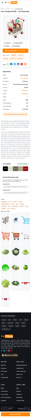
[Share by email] (25, 64)
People (15, 319)
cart (9, 206)
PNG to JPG (19, 374)
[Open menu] (6, 2)
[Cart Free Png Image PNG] (25, 236)
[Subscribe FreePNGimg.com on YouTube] (11, 351)
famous (15, 201)
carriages (4, 206)
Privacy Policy (4, 394)
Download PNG (16, 50)
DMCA (2, 388)
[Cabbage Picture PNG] (25, 251)
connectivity (15, 206)
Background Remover (21, 365)
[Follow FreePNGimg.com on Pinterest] (6, 351)
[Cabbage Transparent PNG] (5, 267)
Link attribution (6, 184)
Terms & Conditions (6, 397)
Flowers (26, 319)
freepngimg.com (21, 408)
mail (8, 208)
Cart (22, 78)
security (22, 204)
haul (17, 204)
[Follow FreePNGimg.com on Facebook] (1, 351)
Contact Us (19, 394)
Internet (26, 78)
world (10, 201)
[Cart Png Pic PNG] (15, 236)
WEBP (14, 55)
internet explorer (6, 204)
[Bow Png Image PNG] (25, 283)
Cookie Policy (4, 391)
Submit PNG (19, 397)
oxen (13, 204)
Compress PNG (20, 400)
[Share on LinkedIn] (18, 64)
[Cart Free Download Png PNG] (5, 236)
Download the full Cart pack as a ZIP (16, 114)
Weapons (11, 326)
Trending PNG (4, 377)
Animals (4, 319)
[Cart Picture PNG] (25, 220)
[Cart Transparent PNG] (15, 220)
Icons (2, 374)
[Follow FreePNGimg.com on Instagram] (9, 351)
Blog (17, 388)
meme (20, 201)
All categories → (6, 329)
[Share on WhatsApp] (7, 64)
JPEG (21, 55)
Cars (9, 319)
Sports (17, 322)
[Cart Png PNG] (5, 220)
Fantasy (17, 326)
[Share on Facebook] (11, 64)
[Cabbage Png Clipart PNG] (25, 267)
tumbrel (22, 206)
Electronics (10, 322)
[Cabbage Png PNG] (15, 267)
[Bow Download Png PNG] (5, 299)
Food (20, 319)
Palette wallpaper (23, 164)
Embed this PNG (6, 190)
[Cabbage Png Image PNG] (15, 251)
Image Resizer (20, 368)
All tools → (19, 377)
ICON (6, 58)
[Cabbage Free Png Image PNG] (5, 283)
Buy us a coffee (11, 355)
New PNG (3, 365)
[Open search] (2, 2)
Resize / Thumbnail (17, 58)
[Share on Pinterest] (21, 64)
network (13, 208)
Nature (3, 322)
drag (27, 206)
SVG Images (4, 371)
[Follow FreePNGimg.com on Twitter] (4, 351)
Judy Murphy (25, 93)
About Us (18, 391)
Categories (3, 368)
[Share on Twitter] (14, 64)
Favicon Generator (21, 371)
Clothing (4, 326)
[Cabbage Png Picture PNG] (5, 251)
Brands (23, 322)
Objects (23, 326)
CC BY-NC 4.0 (24, 90)
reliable (3, 208)
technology (4, 201)
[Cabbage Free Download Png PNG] (15, 283)
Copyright (3, 400)
